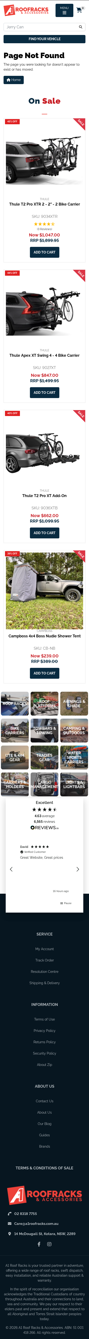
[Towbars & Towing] (44, 730)
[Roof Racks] (15, 704)
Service (45, 934)
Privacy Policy (45, 1031)
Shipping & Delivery (44, 983)
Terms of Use (44, 1019)
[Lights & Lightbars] (74, 784)
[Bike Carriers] (15, 730)
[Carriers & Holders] (15, 784)
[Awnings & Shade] (74, 704)
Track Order (44, 960)
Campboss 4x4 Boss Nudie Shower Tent (45, 636)
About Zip (44, 1065)
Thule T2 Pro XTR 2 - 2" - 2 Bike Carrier (44, 204)
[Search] (80, 27)
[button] (44, 226)
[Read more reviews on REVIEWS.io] (44, 828)
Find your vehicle (45, 39)
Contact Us (44, 1101)
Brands (44, 1146)
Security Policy (44, 1053)
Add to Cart (45, 252)
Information (44, 1004)
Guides (44, 1135)
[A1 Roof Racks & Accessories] (26, 10)
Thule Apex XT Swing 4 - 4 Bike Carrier (44, 355)
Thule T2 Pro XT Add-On (44, 496)
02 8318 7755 (25, 1214)
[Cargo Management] (44, 784)
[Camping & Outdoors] (74, 730)
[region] (44, 869)
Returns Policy (44, 1042)
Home (15, 80)
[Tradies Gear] (44, 757)
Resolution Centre (44, 972)
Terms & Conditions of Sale (44, 1168)
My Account (44, 949)
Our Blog (45, 1124)
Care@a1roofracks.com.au (36, 1224)
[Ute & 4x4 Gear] (15, 757)
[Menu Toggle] (64, 10)
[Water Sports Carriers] (74, 757)
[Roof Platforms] (44, 704)
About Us (44, 1086)
